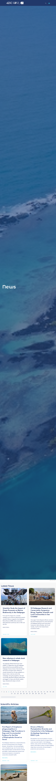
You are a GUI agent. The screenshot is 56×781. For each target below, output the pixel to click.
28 (33, 693)
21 (11, 693)
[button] (49, 3)
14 (35, 692)
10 (23, 692)
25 (23, 693)
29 (36, 693)
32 (45, 693)
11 (26, 692)
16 (41, 692)
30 (39, 693)
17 (44, 692)
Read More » (6, 627)
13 (32, 692)
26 (27, 693)
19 (50, 692)
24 (20, 693)
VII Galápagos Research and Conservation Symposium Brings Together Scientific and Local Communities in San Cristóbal (42, 613)
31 (42, 693)
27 (30, 693)
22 (14, 693)
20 (53, 692)
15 (38, 692)
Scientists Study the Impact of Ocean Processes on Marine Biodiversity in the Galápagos (14, 610)
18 (47, 692)
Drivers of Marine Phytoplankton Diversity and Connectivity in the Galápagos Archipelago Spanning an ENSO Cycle (42, 731)
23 (17, 693)
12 (29, 692)
